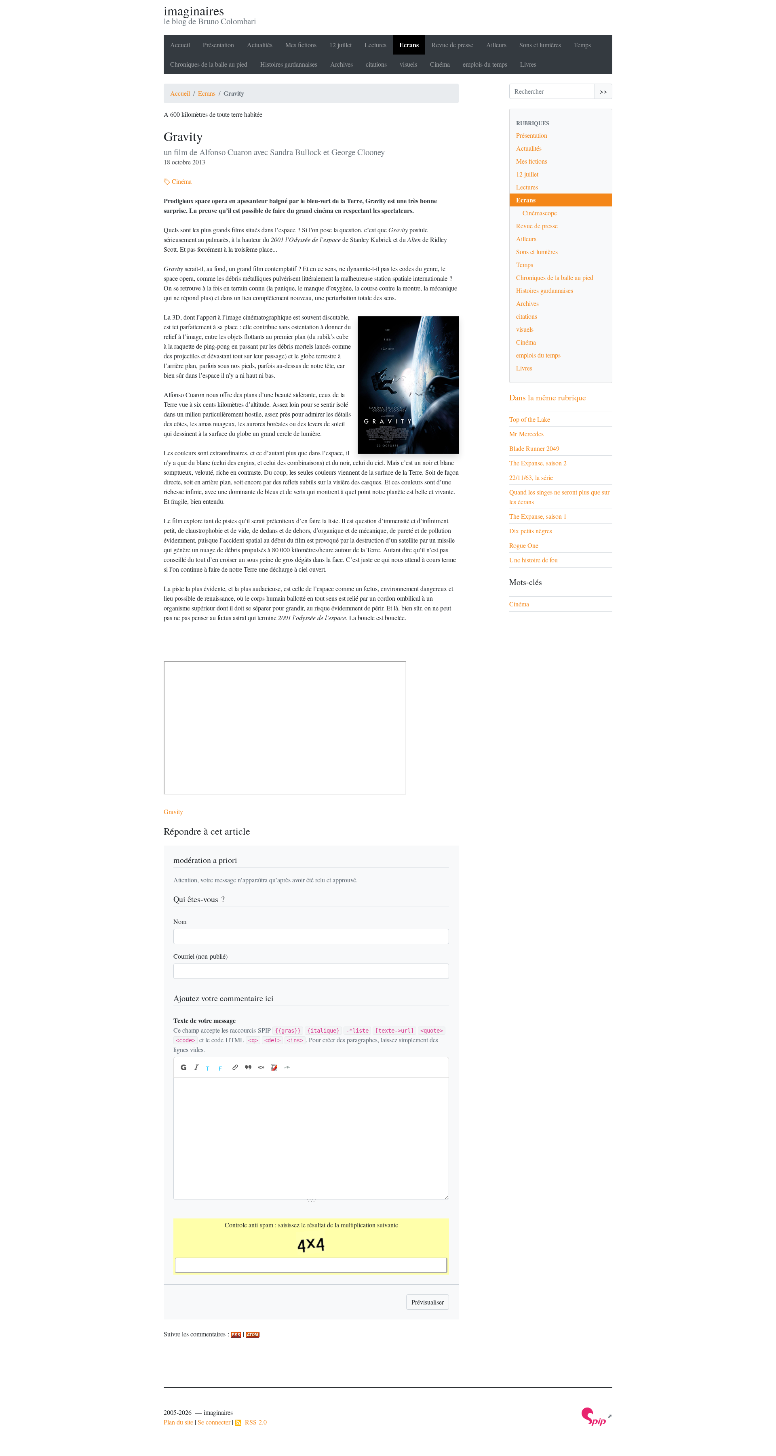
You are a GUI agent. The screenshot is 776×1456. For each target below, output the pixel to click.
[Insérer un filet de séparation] (286, 1067)
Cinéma (440, 64)
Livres (528, 64)
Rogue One (523, 545)
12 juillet (340, 44)
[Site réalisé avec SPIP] (597, 1416)
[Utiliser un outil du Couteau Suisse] (274, 1067)
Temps (582, 44)
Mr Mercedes (526, 433)
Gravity (173, 811)
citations (376, 64)
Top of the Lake (529, 419)
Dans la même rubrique (547, 397)
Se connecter (214, 1422)
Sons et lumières (540, 44)
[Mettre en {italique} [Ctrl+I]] (196, 1067)
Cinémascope (540, 212)
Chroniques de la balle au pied (208, 64)
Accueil (180, 44)
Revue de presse (452, 44)
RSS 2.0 (254, 1422)
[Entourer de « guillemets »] (261, 1067)
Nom (179, 921)
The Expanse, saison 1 (538, 516)
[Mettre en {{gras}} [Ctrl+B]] (183, 1067)
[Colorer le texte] (209, 1067)
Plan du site (178, 1422)
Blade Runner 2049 (534, 448)
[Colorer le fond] (222, 1067)
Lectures (375, 44)
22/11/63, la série (531, 477)
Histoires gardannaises (288, 64)
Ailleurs (496, 44)
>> (603, 91)
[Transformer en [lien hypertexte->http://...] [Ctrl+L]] (235, 1067)
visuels (408, 64)
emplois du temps (485, 64)
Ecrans (409, 44)
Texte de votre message (204, 1020)
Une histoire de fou (533, 559)
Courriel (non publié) (200, 956)
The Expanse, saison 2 (538, 463)
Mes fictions (300, 44)
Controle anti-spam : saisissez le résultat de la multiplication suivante (311, 1224)
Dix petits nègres (530, 530)
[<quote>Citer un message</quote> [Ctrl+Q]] (248, 1067)
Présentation (218, 44)
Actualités (259, 44)
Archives (341, 64)
